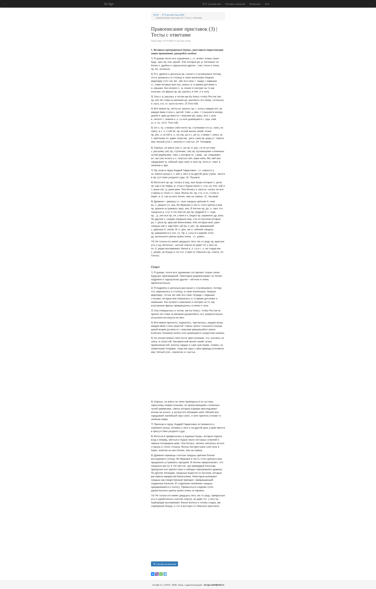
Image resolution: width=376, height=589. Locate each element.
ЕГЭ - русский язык (212, 3)
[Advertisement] (188, 376)
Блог (267, 3)
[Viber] (157, 574)
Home (156, 14)
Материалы (255, 3)
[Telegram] (165, 574)
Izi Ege (109, 4)
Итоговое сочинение (235, 3)
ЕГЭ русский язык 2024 (173, 14)
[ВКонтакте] (153, 574)
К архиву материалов (165, 563)
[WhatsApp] (161, 574)
